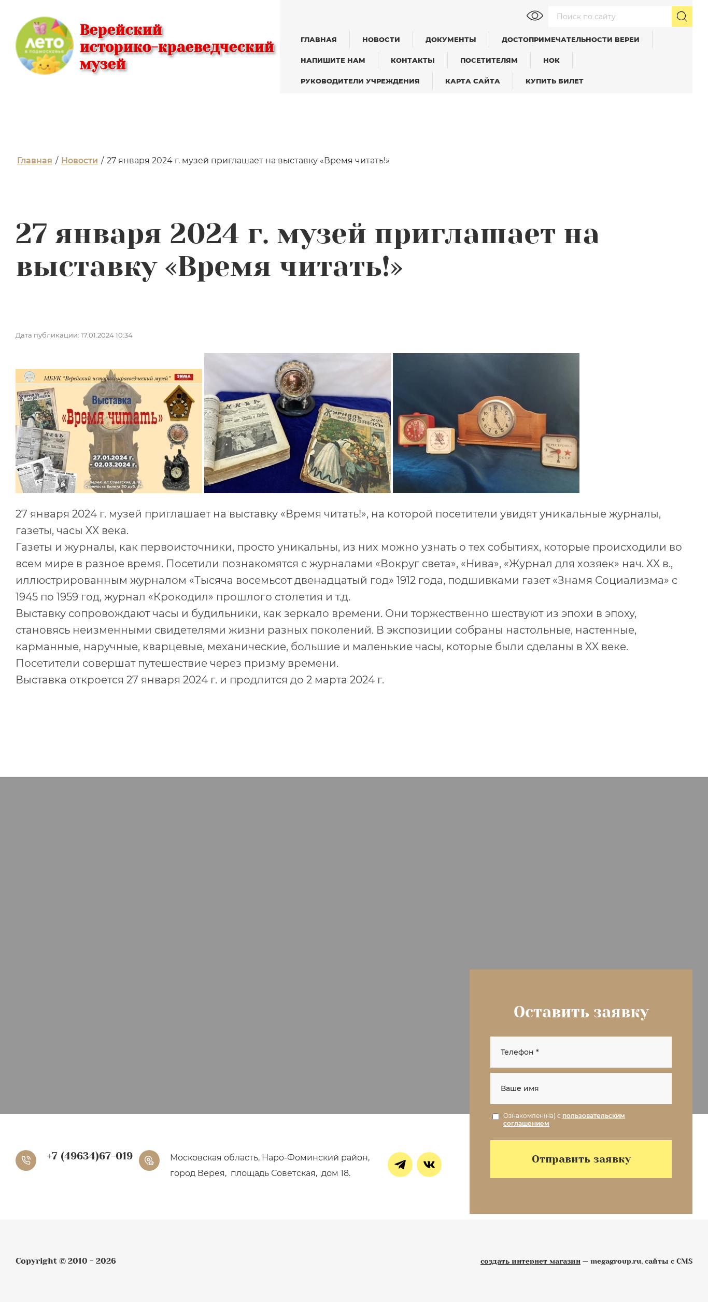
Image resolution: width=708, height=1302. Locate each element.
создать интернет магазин (530, 1261)
